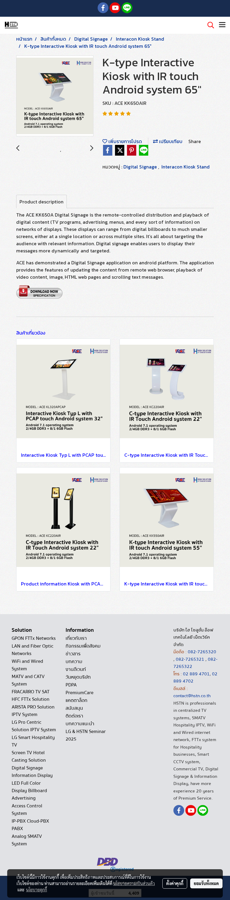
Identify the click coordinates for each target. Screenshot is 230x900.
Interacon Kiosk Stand (185, 166)
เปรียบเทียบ (170, 141)
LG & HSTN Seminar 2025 (86, 735)
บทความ (74, 662)
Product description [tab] (41, 201)
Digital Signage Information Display (32, 771)
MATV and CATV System (28, 680)
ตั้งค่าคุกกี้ (174, 883)
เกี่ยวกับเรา (76, 638)
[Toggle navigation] (222, 25)
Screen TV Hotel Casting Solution (29, 756)
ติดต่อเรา (74, 716)
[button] (209, 25)
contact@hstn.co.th (192, 695)
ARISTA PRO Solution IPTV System (33, 710)
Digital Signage (140, 166)
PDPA (71, 685)
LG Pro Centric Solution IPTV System (34, 726)
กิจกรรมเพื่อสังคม (83, 646)
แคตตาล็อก (76, 700)
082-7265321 (190, 659)
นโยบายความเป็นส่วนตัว (134, 883)
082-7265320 (202, 651)
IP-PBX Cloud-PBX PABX (30, 824)
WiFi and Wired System (27, 665)
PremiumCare (79, 693)
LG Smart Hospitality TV (33, 741)
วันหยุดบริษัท (78, 677)
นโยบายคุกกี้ (36, 889)
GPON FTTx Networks (34, 638)
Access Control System (27, 809)
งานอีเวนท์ (76, 669)
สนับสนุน (74, 708)
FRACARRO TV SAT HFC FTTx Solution (30, 695)
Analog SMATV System (27, 840)
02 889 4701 (196, 673)
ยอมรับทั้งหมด (206, 883)
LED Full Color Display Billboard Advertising (29, 790)
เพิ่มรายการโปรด (124, 141)
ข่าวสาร (73, 654)
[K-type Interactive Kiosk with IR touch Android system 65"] (54, 96)
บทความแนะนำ (80, 724)
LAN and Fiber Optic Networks (32, 649)
